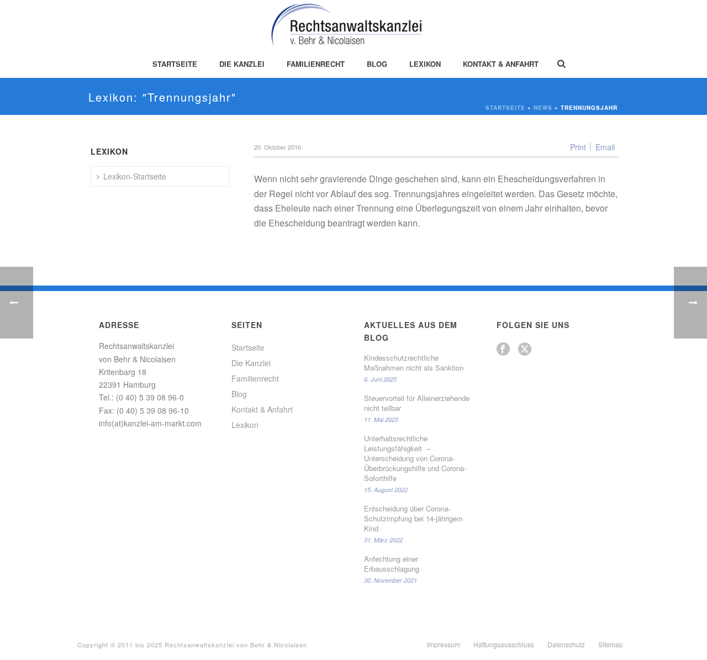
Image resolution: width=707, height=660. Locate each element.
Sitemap (610, 644)
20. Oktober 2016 (277, 146)
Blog (377, 64)
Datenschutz (566, 644)
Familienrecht (316, 64)
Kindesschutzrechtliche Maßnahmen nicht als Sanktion (413, 363)
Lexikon (425, 64)
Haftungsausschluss (503, 644)
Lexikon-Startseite (134, 176)
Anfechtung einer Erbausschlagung (391, 564)
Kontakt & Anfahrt (501, 64)
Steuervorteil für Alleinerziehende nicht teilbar (416, 403)
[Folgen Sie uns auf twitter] (524, 349)
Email (605, 146)
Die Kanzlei (242, 64)
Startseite (174, 64)
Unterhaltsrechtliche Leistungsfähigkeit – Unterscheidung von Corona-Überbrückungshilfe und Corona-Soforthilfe (415, 458)
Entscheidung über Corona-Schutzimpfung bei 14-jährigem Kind (413, 519)
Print (578, 146)
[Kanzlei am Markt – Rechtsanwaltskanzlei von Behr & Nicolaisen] (353, 25)
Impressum (443, 644)
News (543, 108)
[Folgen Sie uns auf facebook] (503, 349)
